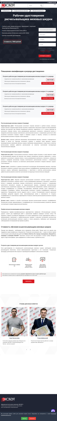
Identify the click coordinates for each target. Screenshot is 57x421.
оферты (46, 50)
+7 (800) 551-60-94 (51, 2)
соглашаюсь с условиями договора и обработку (47, 50)
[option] (17, 326)
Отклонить (32, 418)
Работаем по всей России (8, 2)
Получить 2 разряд (48, 83)
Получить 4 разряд (48, 113)
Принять (24, 418)
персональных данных (45, 51)
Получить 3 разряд (48, 98)
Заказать (28, 281)
